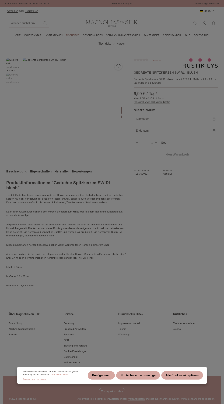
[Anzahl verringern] (137, 142)
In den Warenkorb (176, 154)
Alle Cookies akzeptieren (182, 375)
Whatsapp (124, 334)
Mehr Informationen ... (61, 375)
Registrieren (31, 10)
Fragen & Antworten (75, 328)
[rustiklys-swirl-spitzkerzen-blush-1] (74, 109)
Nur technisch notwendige (138, 375)
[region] (66, 109)
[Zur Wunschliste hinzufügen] (118, 66)
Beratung (69, 323)
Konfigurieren (101, 375)
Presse (13, 334)
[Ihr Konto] (204, 23)
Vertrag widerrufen (112, 391)
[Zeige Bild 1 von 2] (121, 110)
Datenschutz (71, 356)
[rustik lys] (200, 63)
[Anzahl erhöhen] (156, 142)
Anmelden (12, 10)
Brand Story (15, 323)
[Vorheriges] (105, 156)
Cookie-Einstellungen (75, 351)
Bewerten (156, 60)
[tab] (16, 171)
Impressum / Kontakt (129, 323)
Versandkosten (136, 398)
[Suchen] (45, 23)
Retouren (69, 334)
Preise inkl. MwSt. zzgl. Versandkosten (152, 102)
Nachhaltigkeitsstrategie (22, 328)
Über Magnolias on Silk (24, 314)
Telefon (122, 328)
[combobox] (25, 23)
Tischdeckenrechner (184, 323)
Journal (177, 328)
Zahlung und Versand (76, 345)
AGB (66, 340)
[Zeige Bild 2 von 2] (121, 117)
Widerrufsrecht (72, 362)
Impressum (42, 379)
